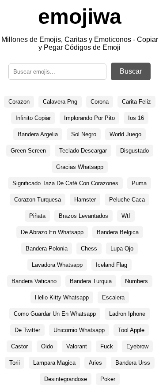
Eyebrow (137, 346)
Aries (95, 362)
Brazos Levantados (83, 216)
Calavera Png (60, 101)
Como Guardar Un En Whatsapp (55, 313)
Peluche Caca (127, 199)
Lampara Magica (54, 362)
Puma (139, 183)
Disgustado (134, 150)
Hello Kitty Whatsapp (62, 297)
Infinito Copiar (33, 118)
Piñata (37, 216)
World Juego (125, 134)
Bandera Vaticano (34, 281)
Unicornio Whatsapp (79, 330)
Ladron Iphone (127, 313)
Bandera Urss (132, 362)
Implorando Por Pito (89, 118)
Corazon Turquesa (37, 199)
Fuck (106, 346)
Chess (89, 248)
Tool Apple (131, 330)
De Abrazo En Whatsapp (52, 232)
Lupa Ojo (121, 248)
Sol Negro (83, 134)
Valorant (76, 346)
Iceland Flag (111, 265)
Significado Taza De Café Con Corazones (65, 183)
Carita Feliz (136, 101)
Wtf (125, 216)
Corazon (19, 101)
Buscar (131, 71)
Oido (47, 346)
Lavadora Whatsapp (57, 265)
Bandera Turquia (91, 281)
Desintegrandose (65, 379)
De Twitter (27, 330)
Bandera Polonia (47, 248)
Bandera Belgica (118, 232)
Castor (19, 346)
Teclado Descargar (83, 150)
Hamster (85, 199)
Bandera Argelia (38, 134)
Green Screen (28, 150)
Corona (100, 101)
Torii (14, 362)
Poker (107, 379)
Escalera (113, 297)
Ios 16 (136, 118)
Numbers (136, 281)
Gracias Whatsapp (79, 167)
